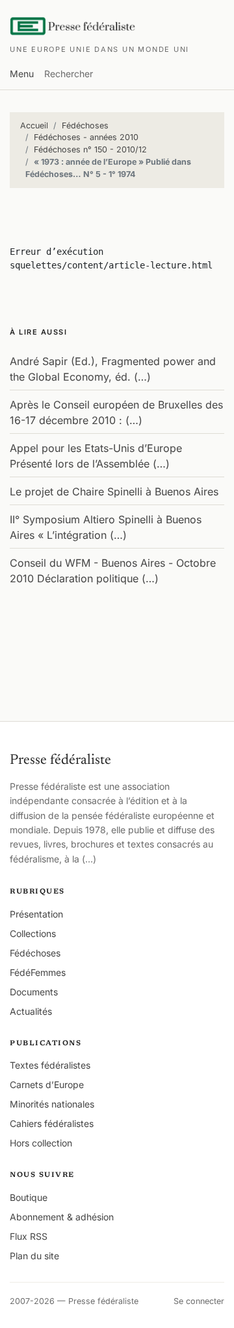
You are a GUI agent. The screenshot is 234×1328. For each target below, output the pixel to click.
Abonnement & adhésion (62, 1216)
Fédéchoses (85, 125)
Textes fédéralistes (50, 1065)
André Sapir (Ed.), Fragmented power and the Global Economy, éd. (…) (113, 369)
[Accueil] (73, 26)
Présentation (36, 913)
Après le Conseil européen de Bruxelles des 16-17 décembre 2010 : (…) (116, 412)
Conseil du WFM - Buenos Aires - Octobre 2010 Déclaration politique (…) (113, 570)
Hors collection (41, 1142)
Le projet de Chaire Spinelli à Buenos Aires (114, 491)
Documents (34, 991)
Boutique (28, 1197)
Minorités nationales (52, 1103)
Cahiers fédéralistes (52, 1123)
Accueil (34, 125)
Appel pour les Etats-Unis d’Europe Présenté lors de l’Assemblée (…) (96, 456)
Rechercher (68, 73)
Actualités (31, 1011)
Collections (33, 933)
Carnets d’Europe (47, 1084)
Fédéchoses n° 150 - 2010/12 (90, 149)
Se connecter (199, 1301)
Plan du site (34, 1255)
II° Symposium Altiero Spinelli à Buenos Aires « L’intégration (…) (106, 527)
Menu (22, 73)
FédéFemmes (38, 972)
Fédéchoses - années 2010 (86, 137)
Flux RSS (28, 1236)
